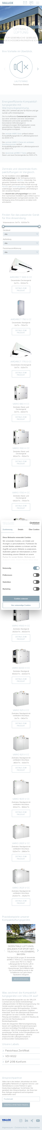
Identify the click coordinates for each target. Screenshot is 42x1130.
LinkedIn (26, 1120)
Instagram (20, 1120)
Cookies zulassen (21, 599)
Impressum (7, 1127)
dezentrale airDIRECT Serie (15, 153)
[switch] (36, 575)
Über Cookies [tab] (34, 529)
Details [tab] (20, 529)
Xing (32, 1120)
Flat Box (5, 187)
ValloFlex (20, 180)
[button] (37, 69)
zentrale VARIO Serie (13, 134)
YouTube (38, 1120)
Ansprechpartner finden (16, 1105)
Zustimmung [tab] (7, 529)
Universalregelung (19, 187)
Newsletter (34, 1127)
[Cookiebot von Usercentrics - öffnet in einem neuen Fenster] (29, 523)
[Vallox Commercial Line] (7, 3)
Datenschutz (21, 1127)
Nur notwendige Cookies (21, 605)
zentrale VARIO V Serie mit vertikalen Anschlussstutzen (18, 143)
